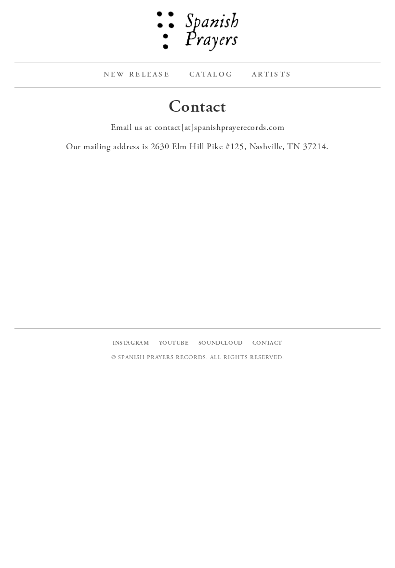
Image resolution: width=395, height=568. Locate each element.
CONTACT (267, 343)
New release (137, 74)
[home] (197, 31)
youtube (174, 343)
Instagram (131, 343)
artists (271, 74)
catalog (211, 74)
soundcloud (220, 343)
